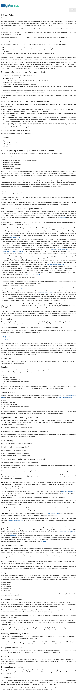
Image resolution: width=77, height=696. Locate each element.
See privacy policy (15, 237)
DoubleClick (5, 340)
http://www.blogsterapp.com (46, 293)
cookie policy (20, 289)
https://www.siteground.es (68, 491)
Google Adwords (6, 338)
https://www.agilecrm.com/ (52, 513)
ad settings (13, 535)
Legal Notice (62, 217)
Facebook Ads (6, 336)
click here (43, 541)
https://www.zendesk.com (16, 520)
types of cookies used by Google (67, 532)
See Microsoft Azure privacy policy (56, 264)
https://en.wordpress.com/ (46, 508)
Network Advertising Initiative (64, 397)
